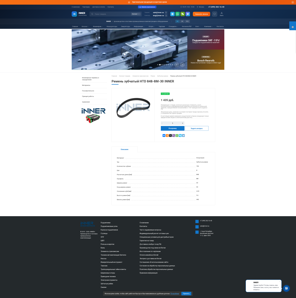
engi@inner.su (158, 15)
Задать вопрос (197, 128)
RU (177, 21)
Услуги (151, 26)
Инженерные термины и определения (90, 79)
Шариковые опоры (108, 273)
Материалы (86, 85)
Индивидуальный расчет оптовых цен (154, 233)
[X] (170, 135)
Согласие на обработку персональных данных (157, 266)
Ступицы (104, 233)
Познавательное (88, 91)
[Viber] (173, 135)
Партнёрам (86, 7)
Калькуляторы (112, 26)
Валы (103, 248)
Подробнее (175, 294)
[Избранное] (214, 14)
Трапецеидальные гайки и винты (113, 269)
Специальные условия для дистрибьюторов (157, 237)
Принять (186, 294)
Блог (197, 26)
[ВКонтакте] (164, 135)
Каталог (85, 26)
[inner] (87, 224)
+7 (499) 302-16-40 (216, 7)
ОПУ (102, 237)
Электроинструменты (109, 280)
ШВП (102, 241)
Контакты (111, 7)
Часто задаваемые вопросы (150, 230)
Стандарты (173, 26)
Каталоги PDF (187, 26)
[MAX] (188, 14)
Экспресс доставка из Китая (150, 258)
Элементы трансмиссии (110, 251)
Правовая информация (148, 273)
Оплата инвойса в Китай (149, 255)
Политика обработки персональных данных (156, 269)
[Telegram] (172, 14)
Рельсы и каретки (107, 244)
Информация (138, 26)
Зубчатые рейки (107, 284)
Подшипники (105, 223)
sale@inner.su (158, 12)
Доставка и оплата (98, 7)
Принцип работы (88, 96)
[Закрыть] (292, 2)
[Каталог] (74, 14)
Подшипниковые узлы (109, 226)
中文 (187, 21)
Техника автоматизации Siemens (113, 255)
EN (182, 21)
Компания (208, 26)
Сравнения (86, 102)
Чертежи (162, 26)
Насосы (103, 258)
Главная (75, 26)
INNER (82, 13)
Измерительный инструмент (111, 262)
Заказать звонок (201, 14)
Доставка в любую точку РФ (150, 244)
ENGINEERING (83, 15)
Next (104, 116)
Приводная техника (108, 276)
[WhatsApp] (177, 14)
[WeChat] (182, 14)
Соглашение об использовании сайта (154, 262)
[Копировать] (166, 12)
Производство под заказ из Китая (153, 248)
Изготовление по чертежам (150, 251)
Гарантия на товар (147, 241)
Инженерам (97, 26)
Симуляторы (125, 26)
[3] (93, 123)
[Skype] (180, 135)
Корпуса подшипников (109, 230)
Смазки (103, 287)
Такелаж (104, 266)
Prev (82, 116)
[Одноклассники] (167, 135)
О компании (76, 7)
